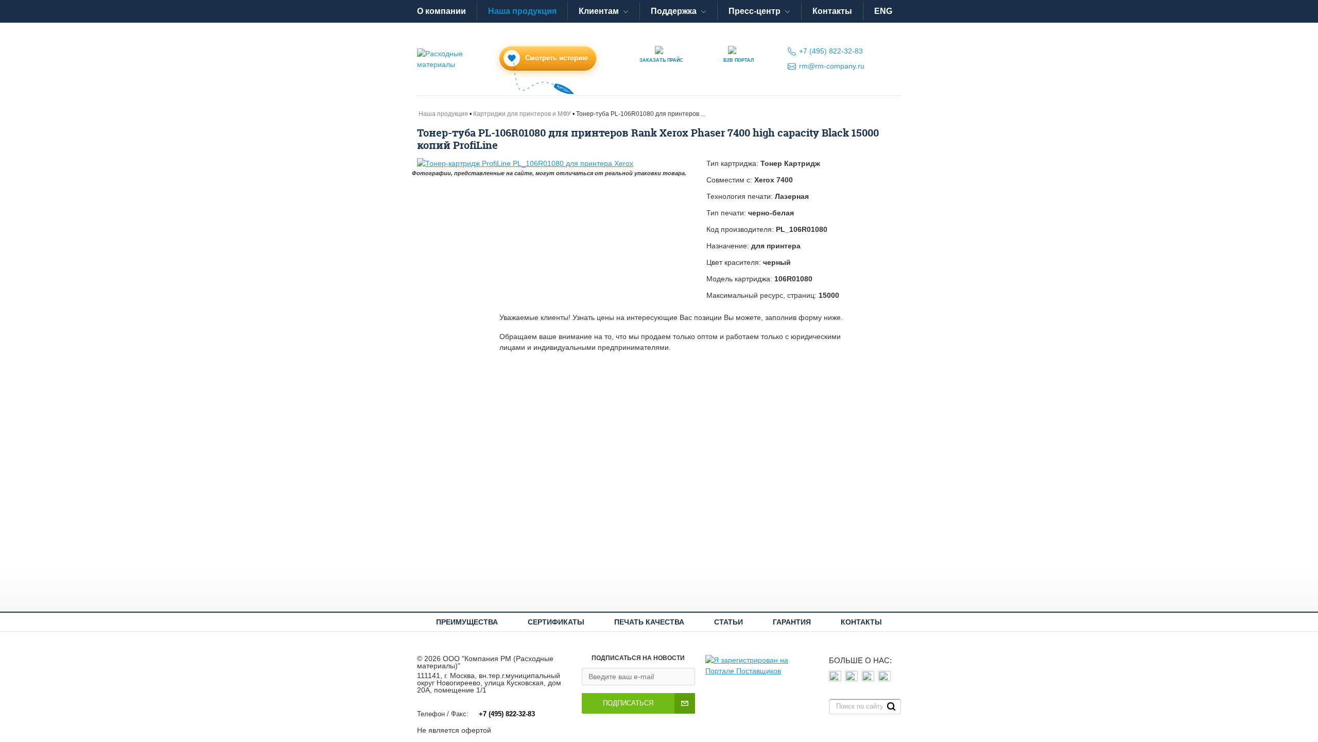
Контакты (832, 11)
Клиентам (599, 11)
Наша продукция (522, 11)
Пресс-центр (755, 11)
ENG (883, 11)
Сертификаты (556, 622)
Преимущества (467, 622)
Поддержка (674, 11)
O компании (441, 11)
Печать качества (649, 622)
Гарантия (792, 622)
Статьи (728, 622)
